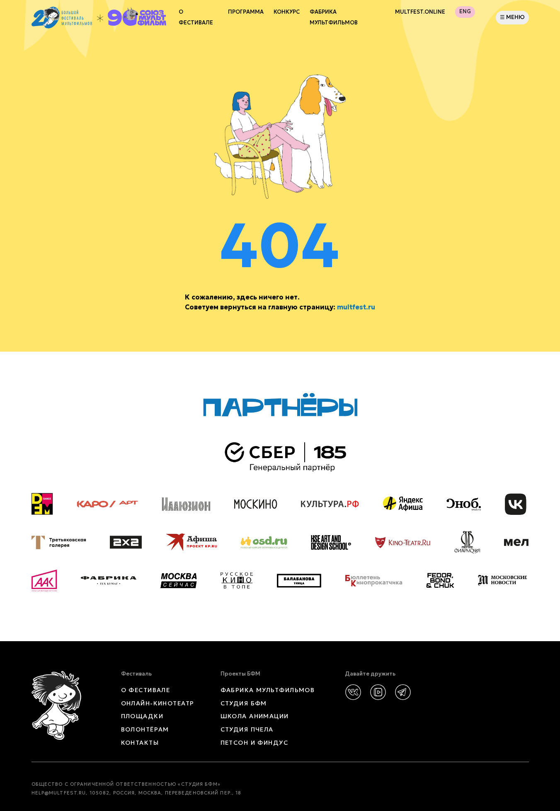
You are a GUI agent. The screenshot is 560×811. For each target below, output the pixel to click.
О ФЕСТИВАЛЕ (145, 690)
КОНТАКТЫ (140, 742)
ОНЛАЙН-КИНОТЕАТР (157, 703)
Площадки (142, 716)
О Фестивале (196, 17)
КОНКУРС (287, 12)
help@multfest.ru (59, 793)
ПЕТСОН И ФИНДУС (254, 742)
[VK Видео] (378, 692)
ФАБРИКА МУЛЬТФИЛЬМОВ (334, 17)
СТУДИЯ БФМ (244, 703)
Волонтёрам (145, 729)
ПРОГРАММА (246, 12)
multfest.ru (356, 307)
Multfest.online (420, 12)
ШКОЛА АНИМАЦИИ (255, 716)
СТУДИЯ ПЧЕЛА (247, 729)
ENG (465, 11)
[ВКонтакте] (353, 692)
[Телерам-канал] (403, 692)
